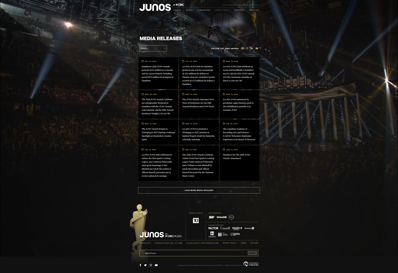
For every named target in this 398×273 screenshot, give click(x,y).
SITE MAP (254, 243)
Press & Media (222, 10)
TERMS (243, 243)
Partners (239, 10)
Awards (177, 10)
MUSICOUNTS (145, 243)
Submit (252, 253)
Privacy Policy (229, 243)
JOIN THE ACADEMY (229, 5)
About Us (253, 10)
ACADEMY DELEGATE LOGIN (248, 5)
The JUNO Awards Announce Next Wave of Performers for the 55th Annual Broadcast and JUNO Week (198, 103)
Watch (189, 10)
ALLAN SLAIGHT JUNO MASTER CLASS (202, 243)
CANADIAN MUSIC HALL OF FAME (168, 243)
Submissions (204, 10)
